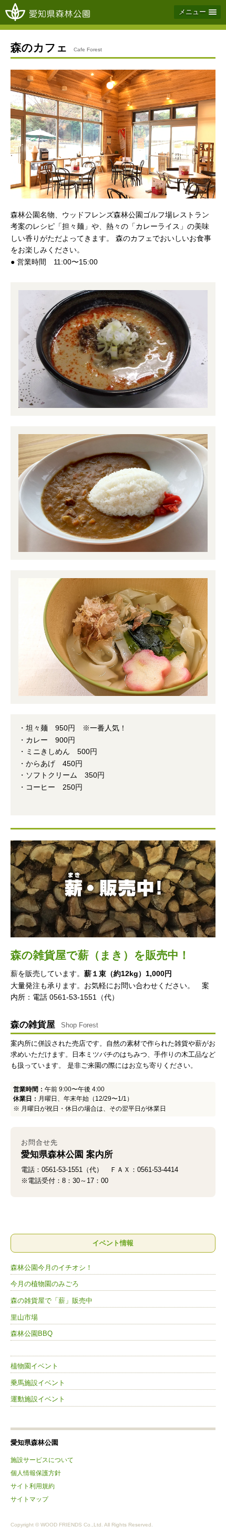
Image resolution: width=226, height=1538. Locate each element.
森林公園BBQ (32, 1333)
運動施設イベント (38, 1399)
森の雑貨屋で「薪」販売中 (52, 1300)
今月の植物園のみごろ (45, 1284)
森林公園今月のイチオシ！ (52, 1267)
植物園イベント (34, 1366)
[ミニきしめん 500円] (113, 637)
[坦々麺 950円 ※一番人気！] (113, 349)
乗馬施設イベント (38, 1383)
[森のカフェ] (113, 134)
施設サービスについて (42, 1459)
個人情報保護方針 (36, 1472)
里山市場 (24, 1317)
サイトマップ (29, 1499)
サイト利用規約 (33, 1485)
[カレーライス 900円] (113, 493)
